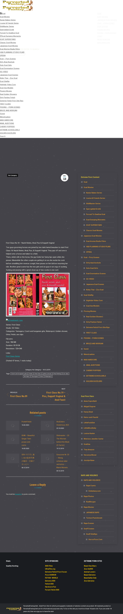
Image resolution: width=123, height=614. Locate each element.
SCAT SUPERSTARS (94, 225)
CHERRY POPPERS (93, 370)
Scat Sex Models (92, 306)
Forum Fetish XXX (52, 590)
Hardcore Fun (50, 587)
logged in (18, 494)
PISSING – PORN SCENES (94, 338)
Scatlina (87, 444)
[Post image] (12, 425)
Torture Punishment (94, 518)
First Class (38, 373)
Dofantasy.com (95, 491)
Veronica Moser (90, 455)
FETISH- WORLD (51, 578)
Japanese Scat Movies (93, 236)
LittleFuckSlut (89, 423)
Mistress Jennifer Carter (93, 439)
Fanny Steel (88, 412)
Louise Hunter (89, 433)
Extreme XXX (50, 581)
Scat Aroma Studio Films (96, 241)
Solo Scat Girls (92, 268)
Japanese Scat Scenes (95, 284)
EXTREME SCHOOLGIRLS (96, 376)
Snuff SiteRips (91, 534)
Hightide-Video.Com (94, 300)
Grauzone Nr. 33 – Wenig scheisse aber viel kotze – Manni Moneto (62, 461)
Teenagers (35, 376)
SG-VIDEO (90, 279)
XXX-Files (49, 566)
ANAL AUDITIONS (93, 365)
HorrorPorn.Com (95, 539)
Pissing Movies (90, 311)
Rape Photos (89, 496)
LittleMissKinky (90, 428)
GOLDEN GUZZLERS (94, 381)
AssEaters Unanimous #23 (62, 423)
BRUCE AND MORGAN (94, 344)
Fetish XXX (49, 584)
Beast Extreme (89, 575)
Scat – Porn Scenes (91, 257)
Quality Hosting (12, 566)
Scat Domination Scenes (96, 274)
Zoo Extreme (89, 581)
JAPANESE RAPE (92, 512)
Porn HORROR (50, 575)
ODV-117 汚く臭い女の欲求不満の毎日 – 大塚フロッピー (28, 459)
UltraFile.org (50, 569)
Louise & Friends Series (95, 198)
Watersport (48, 376)
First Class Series (13, 356)
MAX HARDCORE (90, 360)
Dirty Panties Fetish (94, 322)
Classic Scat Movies (94, 230)
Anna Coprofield (90, 401)
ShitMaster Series (93, 204)
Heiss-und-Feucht (91, 417)
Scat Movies (89, 187)
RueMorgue (90, 502)
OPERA (89, 252)
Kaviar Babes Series (94, 193)
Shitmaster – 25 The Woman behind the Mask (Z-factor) (62, 440)
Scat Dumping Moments (95, 220)
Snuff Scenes (89, 529)
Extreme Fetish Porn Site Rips (98, 327)
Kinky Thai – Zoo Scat (95, 290)
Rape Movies (89, 507)
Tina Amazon (89, 450)
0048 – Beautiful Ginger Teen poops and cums (28, 440)
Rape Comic (91, 486)
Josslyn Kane (89, 460)
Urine (41, 376)
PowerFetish (26, 422)
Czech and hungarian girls (19, 373)
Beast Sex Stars (90, 566)
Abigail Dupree (89, 406)
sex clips (65, 373)
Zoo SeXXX (88, 569)
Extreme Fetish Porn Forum (56, 572)
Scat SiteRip (88, 295)
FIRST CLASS (91, 333)
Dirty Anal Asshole (93, 263)
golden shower (47, 373)
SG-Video (27, 376)
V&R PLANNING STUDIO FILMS (98, 247)
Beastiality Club (90, 578)
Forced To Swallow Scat (95, 214)
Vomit (86, 349)
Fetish (30, 373)
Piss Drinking (57, 373)
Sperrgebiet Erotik (93, 209)
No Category (12, 175)
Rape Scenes (89, 523)
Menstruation (89, 354)
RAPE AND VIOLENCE (92, 480)
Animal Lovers (89, 572)
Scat (85, 182)
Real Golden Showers (94, 317)
